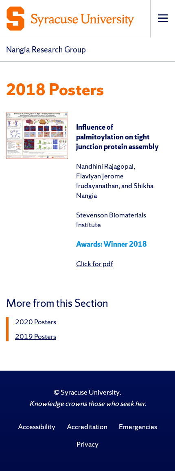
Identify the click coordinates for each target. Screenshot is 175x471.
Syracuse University (90, 392)
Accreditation (87, 426)
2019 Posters (35, 336)
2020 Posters (35, 321)
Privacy (87, 444)
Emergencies (138, 426)
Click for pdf (94, 263)
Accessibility (36, 426)
